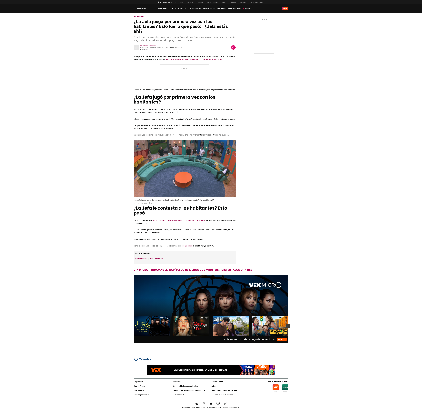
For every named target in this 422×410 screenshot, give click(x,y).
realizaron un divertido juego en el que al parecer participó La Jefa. (195, 59)
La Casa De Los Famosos (257, 2)
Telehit (224, 2)
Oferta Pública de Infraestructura (224, 390)
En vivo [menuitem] (248, 8)
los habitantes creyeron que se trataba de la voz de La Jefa (179, 220)
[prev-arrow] (132, 326)
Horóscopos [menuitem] (234, 8)
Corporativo (138, 382)
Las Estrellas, (187, 246)
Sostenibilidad (217, 382)
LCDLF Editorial (139, 16)
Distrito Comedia (212, 2)
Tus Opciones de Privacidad (222, 395)
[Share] (233, 47)
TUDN (181, 2)
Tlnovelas (243, 2)
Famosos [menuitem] (162, 8)
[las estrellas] (140, 8)
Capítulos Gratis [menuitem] (177, 8)
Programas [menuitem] (209, 8)
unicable (200, 2)
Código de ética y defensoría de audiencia (189, 390)
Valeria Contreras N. (149, 45)
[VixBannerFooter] (211, 370)
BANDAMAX (233, 2)
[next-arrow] (288, 326)
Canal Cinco (190, 2)
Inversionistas (139, 390)
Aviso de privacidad (141, 395)
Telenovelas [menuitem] (195, 8)
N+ (175, 2)
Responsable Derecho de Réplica (185, 386)
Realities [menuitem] (221, 8)
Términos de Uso (179, 395)
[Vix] (285, 8)
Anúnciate (177, 382)
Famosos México (156, 258)
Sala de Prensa (139, 386)
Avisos (214, 386)
